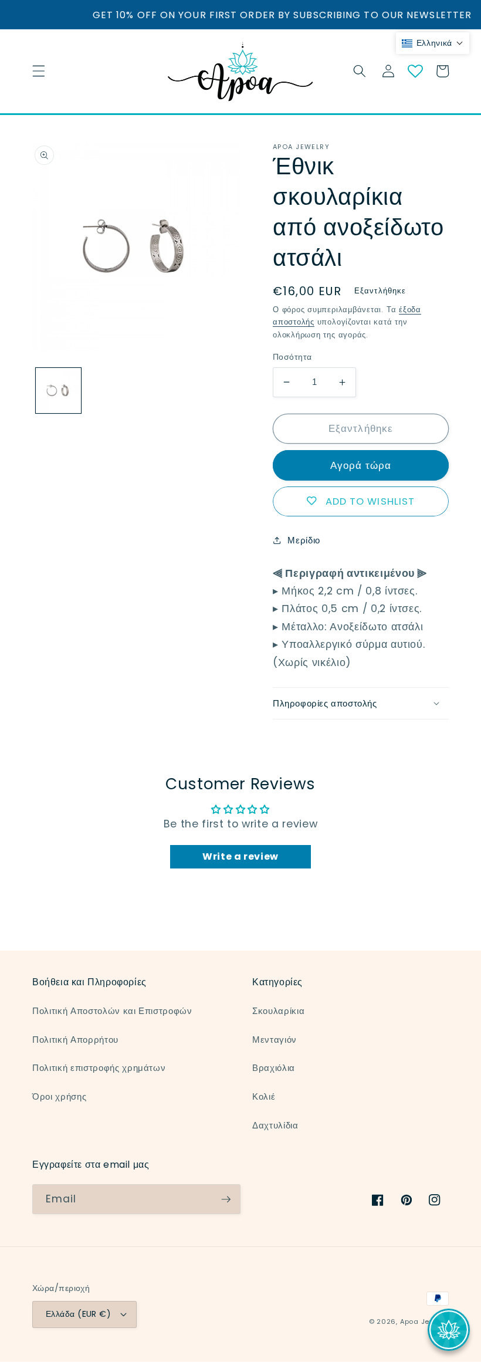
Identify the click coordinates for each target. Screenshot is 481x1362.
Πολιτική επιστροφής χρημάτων (98, 1068)
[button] (39, 71)
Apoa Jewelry (424, 1321)
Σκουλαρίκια (278, 1011)
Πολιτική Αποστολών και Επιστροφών (112, 1011)
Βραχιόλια (273, 1068)
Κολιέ (263, 1096)
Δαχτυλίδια (275, 1125)
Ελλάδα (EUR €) (78, 1314)
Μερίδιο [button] (303, 540)
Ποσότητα (292, 357)
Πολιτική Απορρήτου (75, 1039)
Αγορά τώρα (360, 465)
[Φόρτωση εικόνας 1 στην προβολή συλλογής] (58, 390)
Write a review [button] (240, 856)
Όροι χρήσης (59, 1096)
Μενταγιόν (274, 1039)
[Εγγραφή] (226, 1199)
